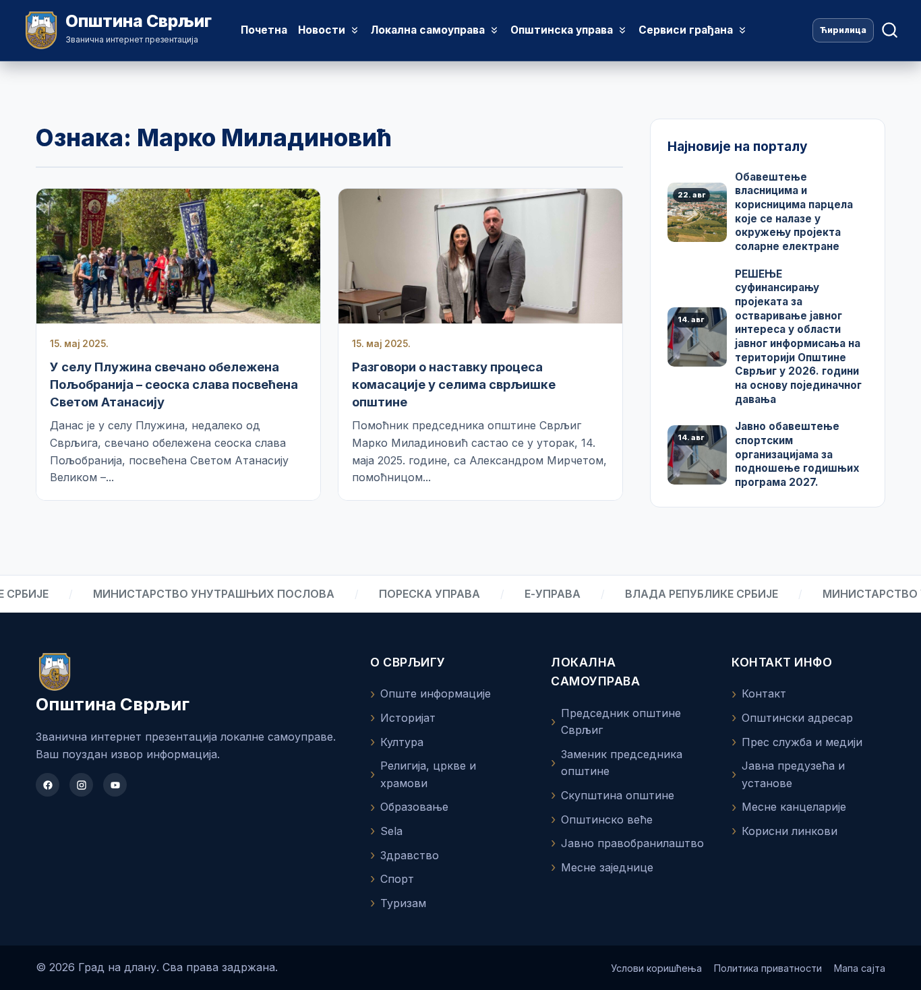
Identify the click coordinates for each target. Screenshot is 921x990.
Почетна (264, 30)
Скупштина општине (617, 795)
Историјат (408, 717)
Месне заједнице (607, 867)
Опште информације (435, 693)
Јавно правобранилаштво (632, 843)
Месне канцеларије (794, 806)
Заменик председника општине (621, 762)
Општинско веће (607, 819)
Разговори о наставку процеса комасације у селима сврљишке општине (454, 384)
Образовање (414, 806)
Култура (401, 742)
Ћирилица (843, 30)
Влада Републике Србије (680, 593)
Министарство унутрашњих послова (193, 593)
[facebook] (47, 785)
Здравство (409, 855)
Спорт (397, 879)
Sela (391, 831)
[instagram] (81, 785)
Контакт (764, 693)
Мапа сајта (859, 968)
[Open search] (890, 30)
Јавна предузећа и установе (793, 774)
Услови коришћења (656, 968)
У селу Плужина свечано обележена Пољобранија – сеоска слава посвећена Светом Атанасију (174, 384)
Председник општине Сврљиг (621, 721)
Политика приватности (768, 968)
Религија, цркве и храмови (428, 774)
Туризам (403, 903)
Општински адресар (797, 717)
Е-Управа (532, 593)
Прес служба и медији (802, 742)
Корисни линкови (789, 831)
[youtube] (115, 785)
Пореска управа (408, 593)
